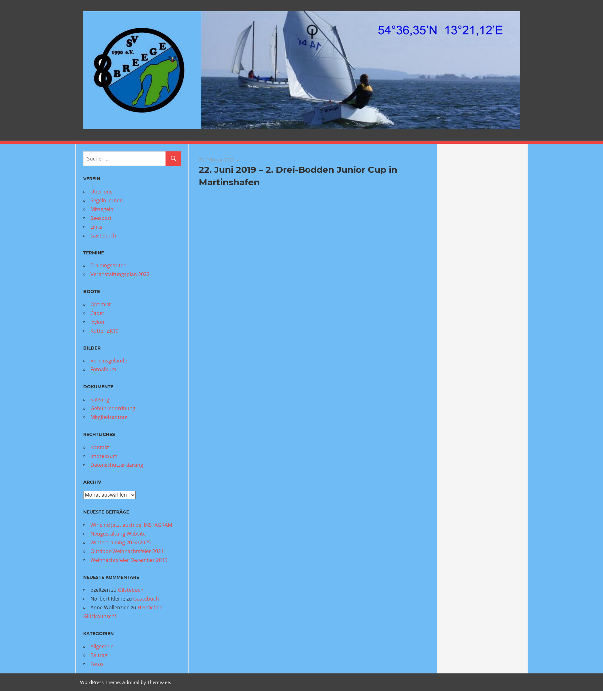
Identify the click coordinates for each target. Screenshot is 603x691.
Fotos (97, 664)
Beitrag (98, 655)
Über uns (101, 191)
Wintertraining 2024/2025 (120, 542)
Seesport (101, 218)
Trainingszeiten (108, 265)
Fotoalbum (103, 369)
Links (96, 226)
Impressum (103, 456)
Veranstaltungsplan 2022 (119, 274)
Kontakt (99, 447)
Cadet (97, 313)
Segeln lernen (106, 200)
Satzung (99, 399)
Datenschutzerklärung (116, 464)
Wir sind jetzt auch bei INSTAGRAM (131, 524)
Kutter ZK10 (104, 330)
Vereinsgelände (108, 360)
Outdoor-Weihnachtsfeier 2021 (127, 551)
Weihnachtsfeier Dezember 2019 (128, 560)
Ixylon (97, 321)
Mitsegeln (101, 209)
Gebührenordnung (112, 408)
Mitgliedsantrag (109, 417)
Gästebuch (103, 235)
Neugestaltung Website (118, 533)
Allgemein (102, 646)
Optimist (100, 304)
